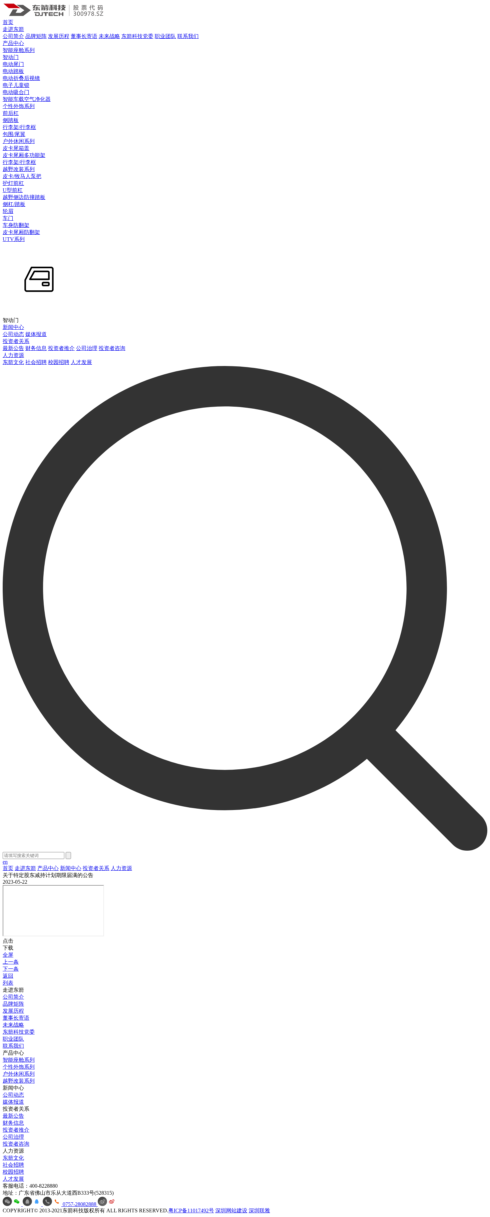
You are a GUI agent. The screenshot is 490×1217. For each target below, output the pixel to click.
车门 (8, 218)
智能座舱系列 (19, 50)
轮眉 (8, 211)
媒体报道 (36, 334)
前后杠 (11, 113)
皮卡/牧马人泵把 (22, 176)
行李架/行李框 (19, 127)
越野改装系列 (19, 169)
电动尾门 (13, 64)
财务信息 (36, 348)
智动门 (11, 57)
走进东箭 (13, 29)
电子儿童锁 (16, 85)
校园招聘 (58, 362)
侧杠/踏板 (14, 204)
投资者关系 (16, 341)
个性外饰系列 (19, 106)
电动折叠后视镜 (21, 78)
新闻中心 (13, 327)
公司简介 (13, 36)
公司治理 (86, 348)
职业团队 (165, 36)
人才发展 (81, 362)
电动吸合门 (16, 92)
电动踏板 (13, 71)
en (5, 862)
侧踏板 (11, 120)
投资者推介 (61, 348)
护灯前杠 (13, 183)
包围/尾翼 (14, 134)
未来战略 (109, 36)
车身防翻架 (16, 225)
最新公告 (13, 348)
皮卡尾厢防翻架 (21, 232)
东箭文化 (13, 362)
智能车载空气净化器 (27, 99)
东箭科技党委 (137, 36)
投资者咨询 (112, 348)
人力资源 (13, 355)
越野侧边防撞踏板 (24, 197)
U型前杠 (13, 190)
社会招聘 (36, 362)
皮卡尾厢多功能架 (24, 155)
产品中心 (13, 43)
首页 (8, 22)
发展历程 (58, 36)
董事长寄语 (84, 36)
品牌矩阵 (36, 36)
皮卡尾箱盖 (16, 148)
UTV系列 (14, 239)
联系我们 (188, 36)
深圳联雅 (259, 1210)
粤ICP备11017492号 (191, 1210)
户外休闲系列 (19, 141)
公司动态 (13, 334)
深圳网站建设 (231, 1210)
